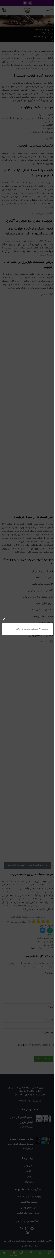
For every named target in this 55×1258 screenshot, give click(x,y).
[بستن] (3, 619)
